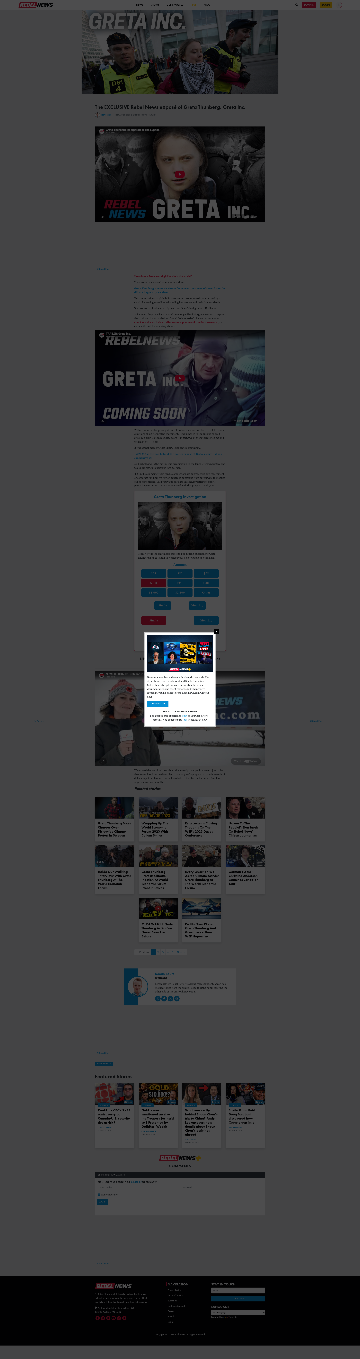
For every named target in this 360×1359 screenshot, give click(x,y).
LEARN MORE (158, 703)
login (184, 715)
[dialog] (180, 679)
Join (185, 719)
